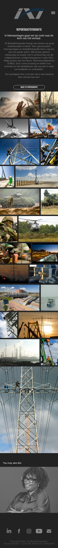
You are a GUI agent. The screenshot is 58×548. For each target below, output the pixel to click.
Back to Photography (29, 87)
